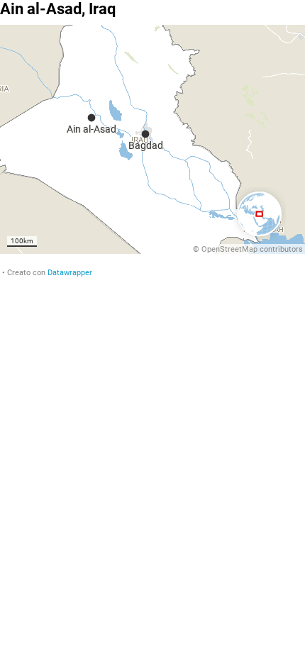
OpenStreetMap (229, 249)
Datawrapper (70, 272)
